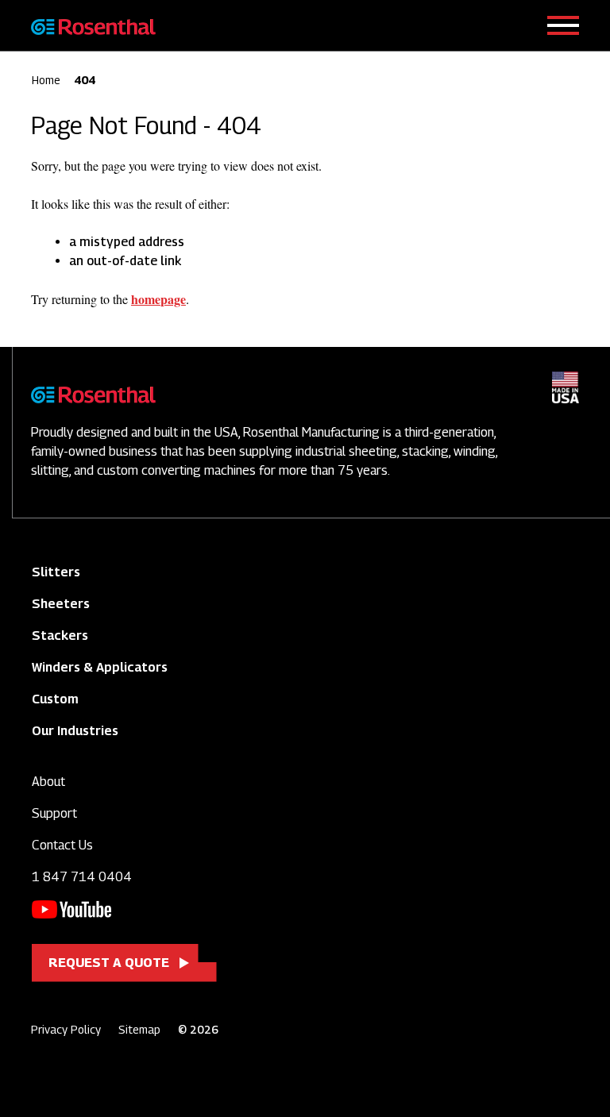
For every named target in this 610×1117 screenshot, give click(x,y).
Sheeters (61, 603)
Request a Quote (108, 962)
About (48, 781)
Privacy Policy (66, 1029)
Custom (55, 699)
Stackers (60, 635)
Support (54, 813)
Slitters (56, 572)
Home (46, 80)
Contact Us (62, 845)
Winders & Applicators (100, 667)
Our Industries (75, 730)
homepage (158, 299)
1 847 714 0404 (82, 876)
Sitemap (139, 1029)
